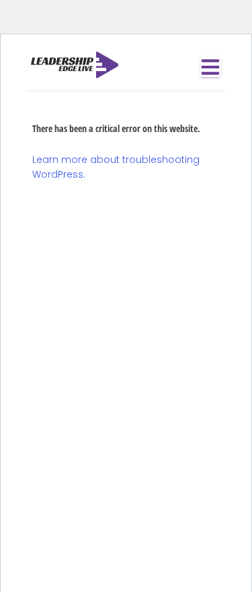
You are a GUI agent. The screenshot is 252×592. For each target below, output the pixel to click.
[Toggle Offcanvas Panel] (210, 67)
